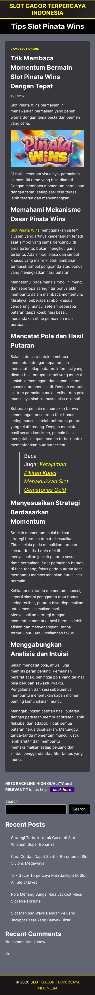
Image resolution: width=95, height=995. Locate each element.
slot (8, 954)
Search (11, 801)
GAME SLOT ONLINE (25, 48)
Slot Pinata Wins (25, 230)
